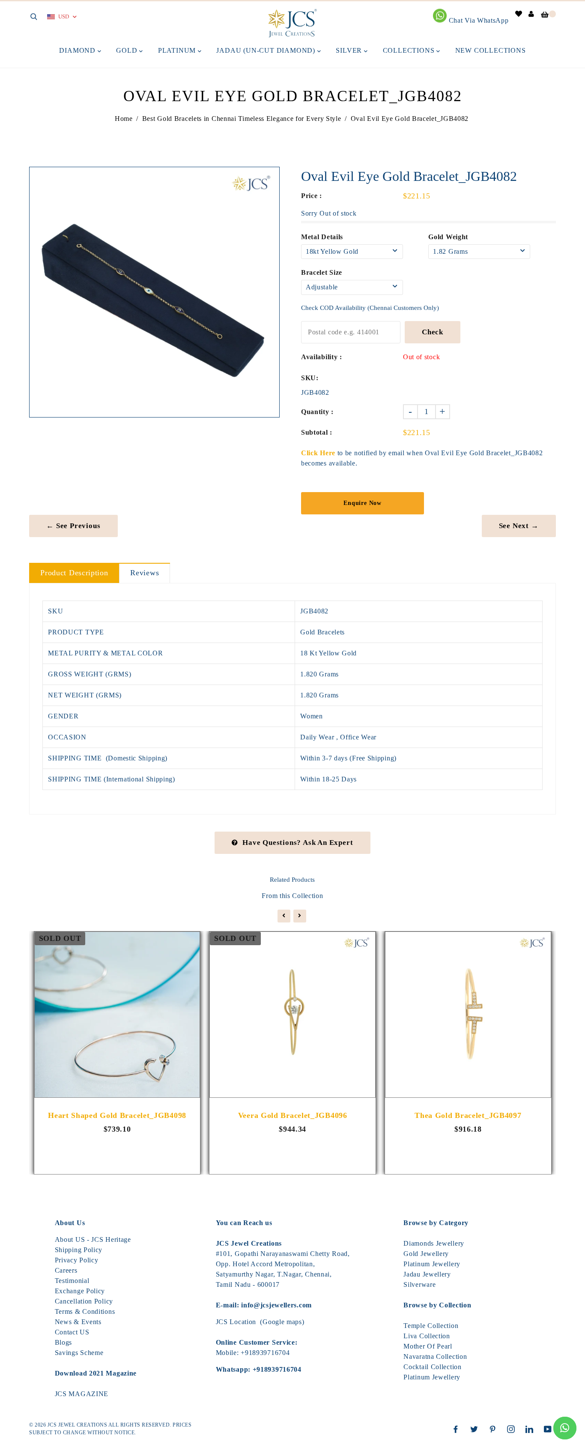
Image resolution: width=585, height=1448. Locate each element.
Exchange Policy (80, 1291)
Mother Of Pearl (427, 1346)
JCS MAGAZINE (81, 1393)
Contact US (72, 1332)
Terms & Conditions (85, 1311)
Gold (127, 50)
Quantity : (317, 411)
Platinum (178, 50)
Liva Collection (426, 1336)
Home (124, 118)
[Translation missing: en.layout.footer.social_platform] (458, 1429)
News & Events (78, 1321)
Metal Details (322, 236)
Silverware (419, 1284)
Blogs (63, 1342)
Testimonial (72, 1280)
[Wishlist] (518, 14)
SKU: (310, 378)
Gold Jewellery (426, 1253)
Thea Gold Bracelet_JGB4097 (468, 1115)
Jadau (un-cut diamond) (266, 50)
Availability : (321, 356)
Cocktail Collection (432, 1366)
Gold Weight (448, 236)
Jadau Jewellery (427, 1274)
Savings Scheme (79, 1352)
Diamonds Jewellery (433, 1243)
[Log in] (531, 14)
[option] (154, 292)
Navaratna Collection (435, 1356)
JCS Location (236, 1321)
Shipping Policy (79, 1249)
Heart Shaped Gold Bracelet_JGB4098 (117, 1115)
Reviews (144, 572)
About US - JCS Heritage (93, 1239)
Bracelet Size (321, 272)
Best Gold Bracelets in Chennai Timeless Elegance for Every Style (241, 118)
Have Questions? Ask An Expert (297, 842)
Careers (66, 1270)
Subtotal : (316, 432)
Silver (350, 50)
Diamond (78, 50)
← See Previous (73, 526)
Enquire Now (362, 503)
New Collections (490, 50)
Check (432, 332)
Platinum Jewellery (431, 1264)
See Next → (519, 526)
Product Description (74, 572)
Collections (410, 50)
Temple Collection (430, 1325)
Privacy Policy (76, 1260)
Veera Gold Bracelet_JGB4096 (292, 1115)
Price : (311, 195)
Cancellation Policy (84, 1301)
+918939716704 (265, 1352)
